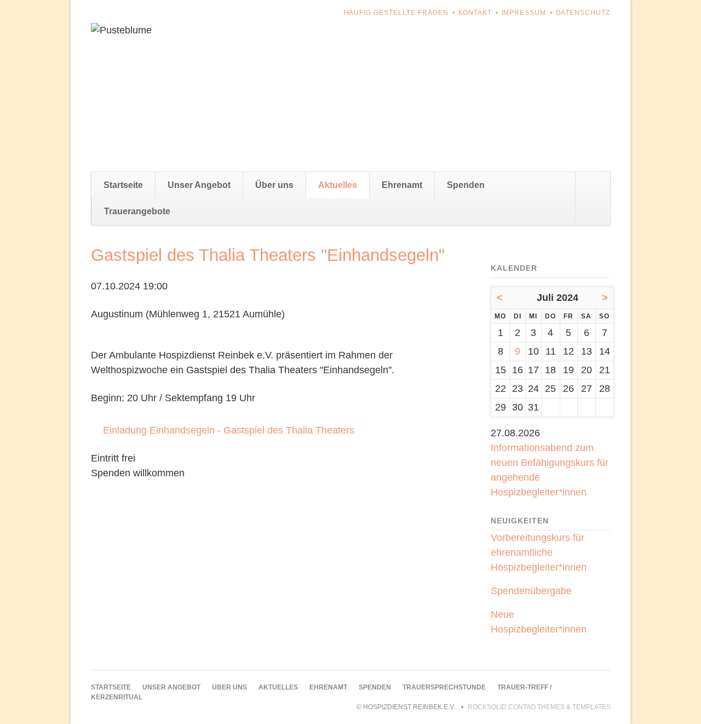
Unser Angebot (199, 185)
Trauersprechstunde (444, 687)
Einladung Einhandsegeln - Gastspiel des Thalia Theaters (228, 430)
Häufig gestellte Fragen (396, 12)
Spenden (466, 185)
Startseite (123, 185)
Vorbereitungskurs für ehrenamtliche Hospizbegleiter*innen (539, 552)
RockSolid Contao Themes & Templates (539, 707)
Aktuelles (337, 185)
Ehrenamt (402, 185)
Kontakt (475, 12)
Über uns (274, 185)
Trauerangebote (137, 211)
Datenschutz (583, 12)
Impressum (524, 12)
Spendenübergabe (531, 590)
